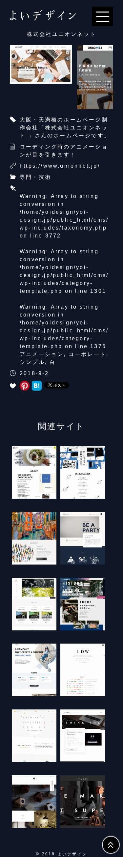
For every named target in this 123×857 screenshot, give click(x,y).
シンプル (32, 362)
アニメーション (42, 354)
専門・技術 (35, 177)
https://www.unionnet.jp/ (60, 166)
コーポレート (87, 354)
